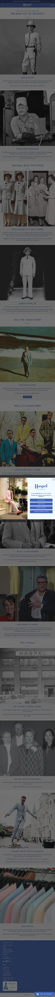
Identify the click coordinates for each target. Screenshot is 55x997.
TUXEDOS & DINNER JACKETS (41, 511)
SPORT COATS (41, 504)
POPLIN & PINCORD (41, 507)
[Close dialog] (53, 479)
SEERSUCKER (41, 500)
